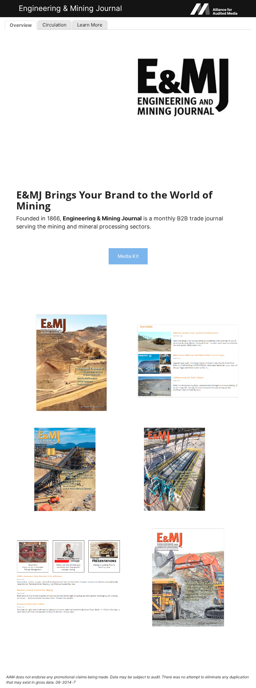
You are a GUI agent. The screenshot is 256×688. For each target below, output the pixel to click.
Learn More (89, 25)
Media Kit (128, 256)
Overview (21, 25)
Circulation (54, 25)
